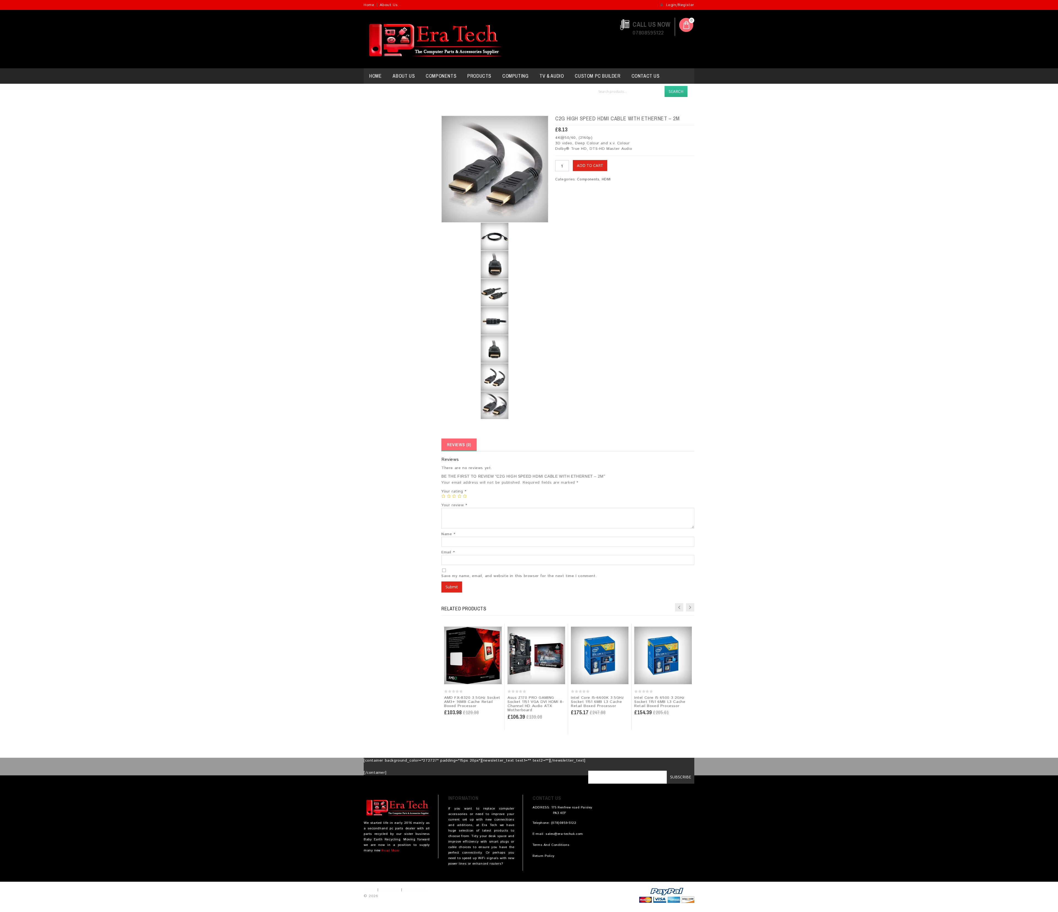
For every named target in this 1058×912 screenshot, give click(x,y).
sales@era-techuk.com (564, 834)
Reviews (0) (459, 445)
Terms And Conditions (551, 845)
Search (676, 91)
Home (369, 5)
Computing (515, 75)
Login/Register (679, 5)
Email (448, 552)
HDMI (606, 179)
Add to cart (590, 165)
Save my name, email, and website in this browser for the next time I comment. (519, 576)
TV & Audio (551, 75)
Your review (454, 505)
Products (479, 75)
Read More (390, 850)
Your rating (453, 491)
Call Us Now (652, 24)
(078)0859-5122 (563, 823)
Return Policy (544, 856)
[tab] (459, 445)
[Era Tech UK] (432, 39)
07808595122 (648, 33)
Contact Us (645, 75)
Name (448, 534)
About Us (389, 5)
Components (441, 75)
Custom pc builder (597, 75)
